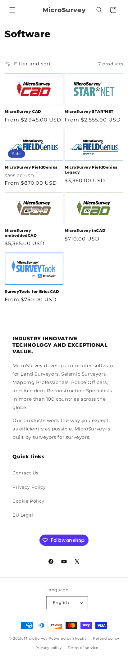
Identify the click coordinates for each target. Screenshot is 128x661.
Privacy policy (48, 648)
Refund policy (106, 638)
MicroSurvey (36, 638)
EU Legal (22, 515)
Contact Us (25, 473)
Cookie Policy (28, 501)
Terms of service (83, 648)
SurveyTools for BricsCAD (32, 291)
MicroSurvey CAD (23, 111)
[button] (12, 10)
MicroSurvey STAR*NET (89, 111)
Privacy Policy (29, 487)
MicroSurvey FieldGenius (31, 167)
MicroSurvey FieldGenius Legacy (91, 169)
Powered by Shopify (68, 638)
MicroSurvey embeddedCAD (21, 233)
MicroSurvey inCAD (85, 230)
